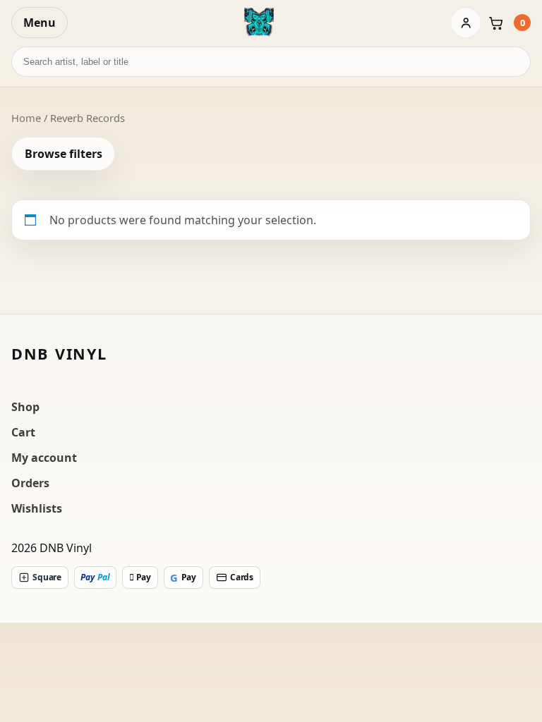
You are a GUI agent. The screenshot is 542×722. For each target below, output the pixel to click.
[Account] (465, 22)
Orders (30, 483)
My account (44, 457)
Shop (25, 407)
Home (26, 118)
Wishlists (36, 508)
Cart (23, 432)
